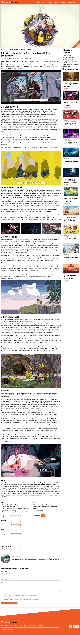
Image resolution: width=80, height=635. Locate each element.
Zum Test (66, 88)
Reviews (44, 2)
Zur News (66, 126)
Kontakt (56, 2)
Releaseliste (63, 2)
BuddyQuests (71, 2)
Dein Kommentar (4, 582)
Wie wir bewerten (31, 625)
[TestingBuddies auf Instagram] (77, 627)
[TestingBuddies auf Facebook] (70, 627)
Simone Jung (6, 58)
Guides (50, 2)
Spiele (16, 625)
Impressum (3, 629)
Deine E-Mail (4, 571)
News (38, 2)
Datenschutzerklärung (32, 595)
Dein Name (3, 577)
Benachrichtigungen (21, 598)
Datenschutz (20, 594)
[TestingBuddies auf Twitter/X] (74, 627)
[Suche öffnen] (77, 2)
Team (25, 625)
